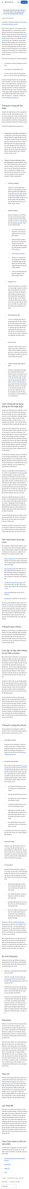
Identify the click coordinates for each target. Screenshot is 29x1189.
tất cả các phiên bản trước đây (15, 13)
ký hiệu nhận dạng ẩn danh (17, 380)
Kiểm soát (7, 592)
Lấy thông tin (7, 598)
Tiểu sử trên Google (20, 149)
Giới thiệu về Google (12, 1178)
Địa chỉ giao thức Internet (18, 253)
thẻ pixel (22, 473)
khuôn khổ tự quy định (7, 1083)
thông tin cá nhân (8, 141)
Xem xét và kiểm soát (9, 558)
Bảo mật (21, 1178)
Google (4, 1178)
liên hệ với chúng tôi (13, 97)
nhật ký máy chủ (18, 223)
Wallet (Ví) (7, 1168)
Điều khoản (5, 1181)
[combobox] (9, 1186)
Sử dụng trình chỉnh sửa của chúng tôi (14, 582)
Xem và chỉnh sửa (8, 568)
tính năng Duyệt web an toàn (17, 981)
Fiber (5, 1172)
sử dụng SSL (14, 971)
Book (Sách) (7, 1164)
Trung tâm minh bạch (14, 1181)
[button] (2, 2)
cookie (23, 378)
